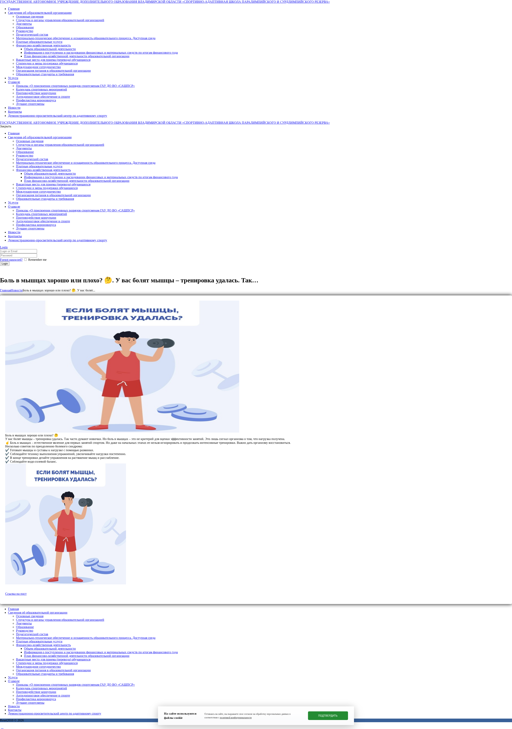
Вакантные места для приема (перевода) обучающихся (53, 659)
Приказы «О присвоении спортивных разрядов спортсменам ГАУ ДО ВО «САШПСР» (75, 684)
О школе (14, 681)
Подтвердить (328, 715)
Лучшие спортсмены (30, 702)
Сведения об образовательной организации (37, 612)
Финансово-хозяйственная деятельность (43, 645)
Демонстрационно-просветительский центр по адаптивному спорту (54, 713)
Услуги (13, 677)
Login (4, 247)
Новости (17, 290)
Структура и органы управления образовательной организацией (60, 619)
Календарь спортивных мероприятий (41, 688)
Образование (25, 627)
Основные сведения (29, 616)
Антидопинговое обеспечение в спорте (43, 695)
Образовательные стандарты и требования (45, 674)
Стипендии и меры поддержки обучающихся (47, 663)
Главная (5, 290)
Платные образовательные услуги (39, 641)
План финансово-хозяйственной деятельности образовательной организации (76, 656)
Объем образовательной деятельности (50, 648)
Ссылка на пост (16, 593)
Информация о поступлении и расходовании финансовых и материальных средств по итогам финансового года (101, 652)
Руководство (24, 630)
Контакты (14, 710)
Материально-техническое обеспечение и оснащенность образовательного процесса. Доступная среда (85, 637)
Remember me (37, 259)
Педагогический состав (32, 634)
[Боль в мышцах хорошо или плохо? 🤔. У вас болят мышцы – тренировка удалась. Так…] (122, 431)
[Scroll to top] (2, 727)
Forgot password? (11, 259)
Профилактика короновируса (36, 699)
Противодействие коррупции (36, 692)
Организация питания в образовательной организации (53, 670)
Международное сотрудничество (38, 666)
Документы (24, 623)
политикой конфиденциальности (236, 717)
